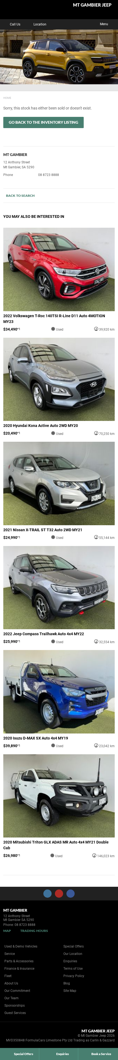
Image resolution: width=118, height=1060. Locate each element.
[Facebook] (2, 97)
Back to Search (20, 195)
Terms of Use (73, 969)
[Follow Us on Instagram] (47, 893)
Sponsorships (14, 1005)
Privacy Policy (73, 976)
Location (39, 24)
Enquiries (70, 961)
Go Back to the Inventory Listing (43, 122)
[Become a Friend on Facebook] (70, 893)
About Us (11, 983)
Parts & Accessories (18, 961)
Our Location (72, 954)
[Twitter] (7, 97)
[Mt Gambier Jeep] (18, 10)
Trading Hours (34, 931)
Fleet (8, 976)
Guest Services (15, 1013)
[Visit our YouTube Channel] (59, 893)
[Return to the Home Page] (13, 1036)
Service (9, 954)
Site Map (69, 991)
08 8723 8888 (48, 175)
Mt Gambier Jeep (92, 5)
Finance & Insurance (19, 969)
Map (7, 931)
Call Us (15, 24)
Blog (66, 983)
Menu (104, 24)
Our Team (11, 998)
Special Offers (73, 946)
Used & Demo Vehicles (20, 946)
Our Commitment (17, 991)
